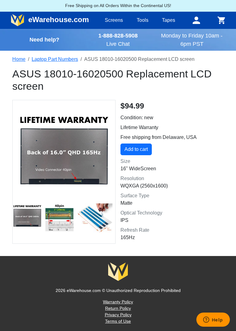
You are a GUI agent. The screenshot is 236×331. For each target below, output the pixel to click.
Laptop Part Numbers (55, 59)
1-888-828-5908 (118, 35)
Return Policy (118, 308)
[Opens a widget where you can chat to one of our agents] (213, 320)
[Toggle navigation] (196, 20)
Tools (142, 20)
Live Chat (118, 44)
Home (19, 59)
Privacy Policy (118, 314)
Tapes (168, 20)
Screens (114, 20)
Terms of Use (118, 321)
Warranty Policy (118, 301)
